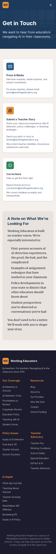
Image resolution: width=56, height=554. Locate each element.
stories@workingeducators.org (22, 139)
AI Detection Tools (11, 395)
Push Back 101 (9, 444)
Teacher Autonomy (40, 468)
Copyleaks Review (12, 409)
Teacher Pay (37, 443)
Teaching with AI (10, 419)
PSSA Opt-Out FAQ (12, 483)
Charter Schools (10, 449)
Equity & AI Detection (13, 439)
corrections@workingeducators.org (24, 188)
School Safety (37, 453)
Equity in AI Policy (11, 519)
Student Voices (10, 424)
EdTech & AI (36, 463)
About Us (35, 392)
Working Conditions (40, 448)
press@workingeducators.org (21, 92)
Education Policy (10, 414)
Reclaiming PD (9, 514)
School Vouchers (11, 454)
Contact (34, 407)
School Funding (38, 412)
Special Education (39, 458)
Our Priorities (37, 397)
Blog (32, 387)
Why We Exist (37, 402)
